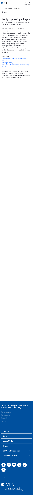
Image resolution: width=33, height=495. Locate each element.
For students (5, 415)
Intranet (4, 418)
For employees (6, 412)
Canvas (3, 421)
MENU (4, 16)
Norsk (5, 12)
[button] (2, 8)
